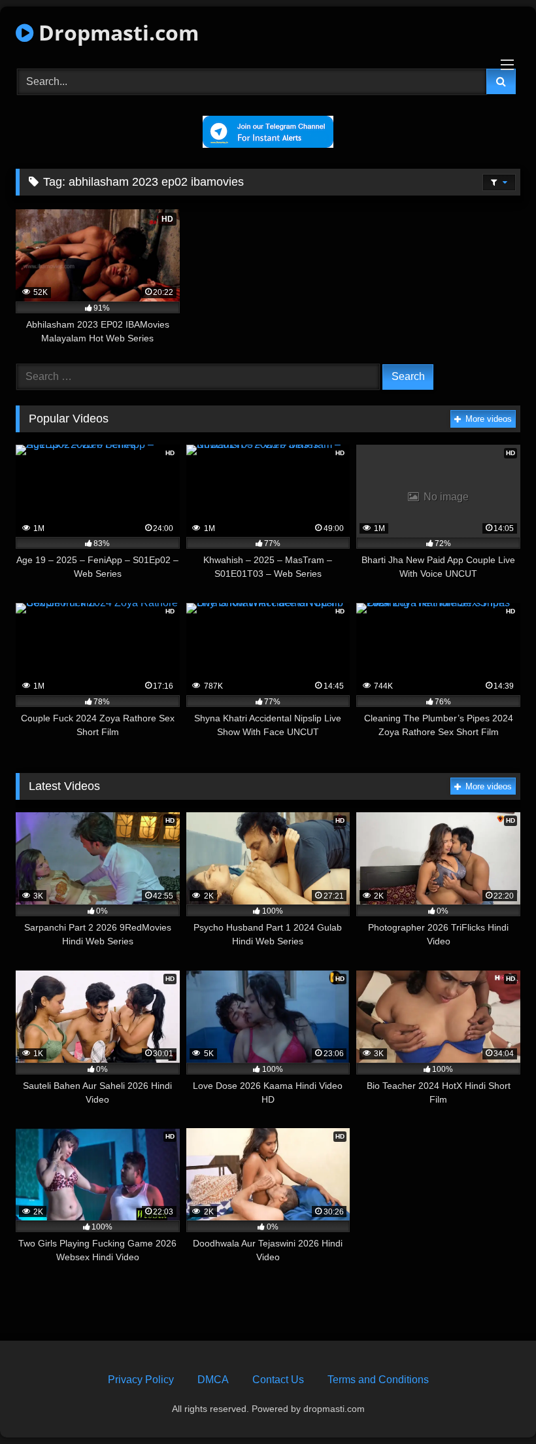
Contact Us (278, 1379)
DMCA (213, 1379)
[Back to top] (495, 1405)
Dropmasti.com (116, 32)
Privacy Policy (141, 1379)
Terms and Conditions (378, 1379)
